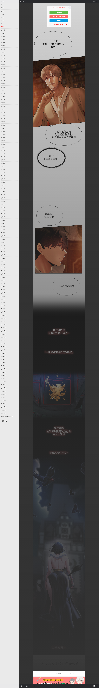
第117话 (3, 369)
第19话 (3, 58)
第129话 (3, 407)
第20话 (3, 61)
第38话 (3, 118)
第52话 (3, 163)
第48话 (3, 150)
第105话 (3, 331)
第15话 (3, 46)
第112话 (3, 353)
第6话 (2, 17)
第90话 (3, 283)
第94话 (3, 296)
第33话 (3, 103)
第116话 (3, 366)
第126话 (3, 397)
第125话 (3, 394)
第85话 (3, 267)
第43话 (3, 134)
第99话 (3, 312)
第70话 (3, 220)
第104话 (3, 327)
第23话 (3, 71)
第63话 (3, 198)
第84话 (3, 264)
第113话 (3, 356)
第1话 (2, 1)
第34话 (3, 106)
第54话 (3, 169)
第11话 (3, 33)
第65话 (3, 204)
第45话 (3, 141)
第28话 (3, 87)
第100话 (3, 315)
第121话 (3, 381)
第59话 (3, 185)
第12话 (3, 36)
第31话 (3, 96)
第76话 (3, 239)
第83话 (3, 261)
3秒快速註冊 (59, 12)
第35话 (3, 109)
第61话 (3, 191)
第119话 (3, 375)
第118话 (3, 372)
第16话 (3, 49)
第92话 (3, 289)
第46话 (3, 144)
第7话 (2, 20)
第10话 (3, 30)
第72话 (3, 226)
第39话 (3, 122)
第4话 (2, 11)
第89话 (3, 280)
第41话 (3, 128)
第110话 (3, 347)
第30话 (3, 93)
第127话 (3, 400)
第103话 (3, 324)
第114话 (3, 359)
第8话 (2, 23)
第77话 (3, 242)
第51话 (3, 160)
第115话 (3, 362)
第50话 (3, 156)
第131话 (3, 413)
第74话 (3, 232)
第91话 (3, 286)
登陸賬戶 (59, 20)
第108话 (3, 340)
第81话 (3, 255)
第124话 (3, 391)
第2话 (2, 4)
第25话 (3, 77)
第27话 (3, 84)
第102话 (3, 321)
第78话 (3, 245)
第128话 (3, 404)
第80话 (3, 251)
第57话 (3, 179)
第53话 (3, 166)
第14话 (3, 42)
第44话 (3, 137)
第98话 (3, 308)
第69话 (3, 217)
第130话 (3, 410)
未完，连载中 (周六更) (7, 416)
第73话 (3, 229)
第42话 (3, 131)
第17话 (3, 52)
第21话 (3, 65)
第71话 (3, 223)
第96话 (3, 302)
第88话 (3, 277)
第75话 (3, 236)
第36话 (3, 112)
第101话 (3, 318)
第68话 (3, 213)
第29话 (3, 90)
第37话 (3, 115)
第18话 (3, 55)
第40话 (3, 125)
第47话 (3, 147)
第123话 (3, 388)
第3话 (2, 8)
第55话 (3, 172)
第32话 (3, 99)
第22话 (3, 68)
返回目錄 (4, 421)
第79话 (3, 248)
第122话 (3, 385)
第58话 (3, 182)
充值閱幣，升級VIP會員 (59, 16)
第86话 (3, 270)
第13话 (3, 39)
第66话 (3, 207)
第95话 (3, 299)
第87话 (3, 274)
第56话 (3, 175)
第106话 (3, 334)
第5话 (2, 14)
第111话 (3, 350)
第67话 (3, 210)
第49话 (3, 153)
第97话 (3, 305)
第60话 (3, 188)
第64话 (3, 201)
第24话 (3, 74)
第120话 (3, 378)
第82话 (3, 258)
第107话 (3, 337)
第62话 (3, 194)
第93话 (3, 293)
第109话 (3, 343)
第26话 (3, 80)
